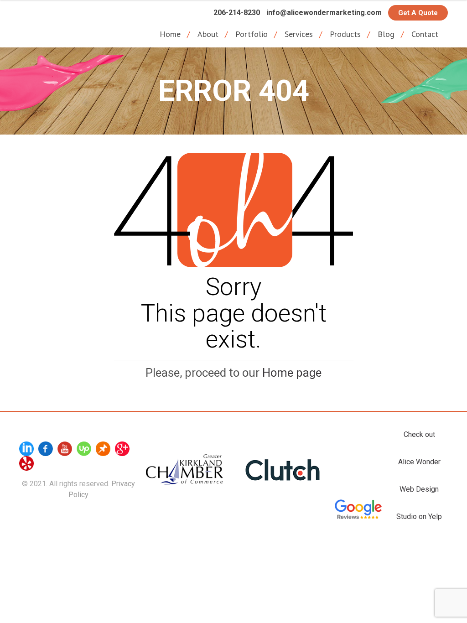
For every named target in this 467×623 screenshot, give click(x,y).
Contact (424, 34)
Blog (386, 34)
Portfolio (251, 34)
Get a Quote (418, 13)
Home (170, 34)
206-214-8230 (236, 12)
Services (299, 34)
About (207, 34)
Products (345, 34)
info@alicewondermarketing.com (324, 12)
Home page (292, 372)
